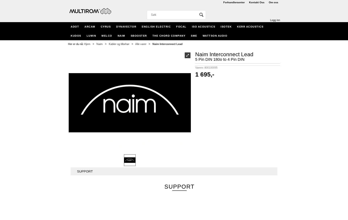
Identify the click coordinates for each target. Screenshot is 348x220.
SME (194, 35)
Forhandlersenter (234, 2)
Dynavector (126, 26)
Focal (181, 26)
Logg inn (275, 20)
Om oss (273, 2)
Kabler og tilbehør (119, 44)
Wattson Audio (215, 35)
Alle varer (140, 44)
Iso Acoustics (203, 26)
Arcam (89, 26)
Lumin (91, 35)
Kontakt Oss (256, 2)
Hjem (87, 44)
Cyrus (106, 26)
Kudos (76, 35)
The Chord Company (169, 35)
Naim (121, 35)
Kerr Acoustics (250, 26)
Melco (107, 35)
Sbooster (139, 35)
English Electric (156, 26)
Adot (75, 26)
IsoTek (226, 26)
